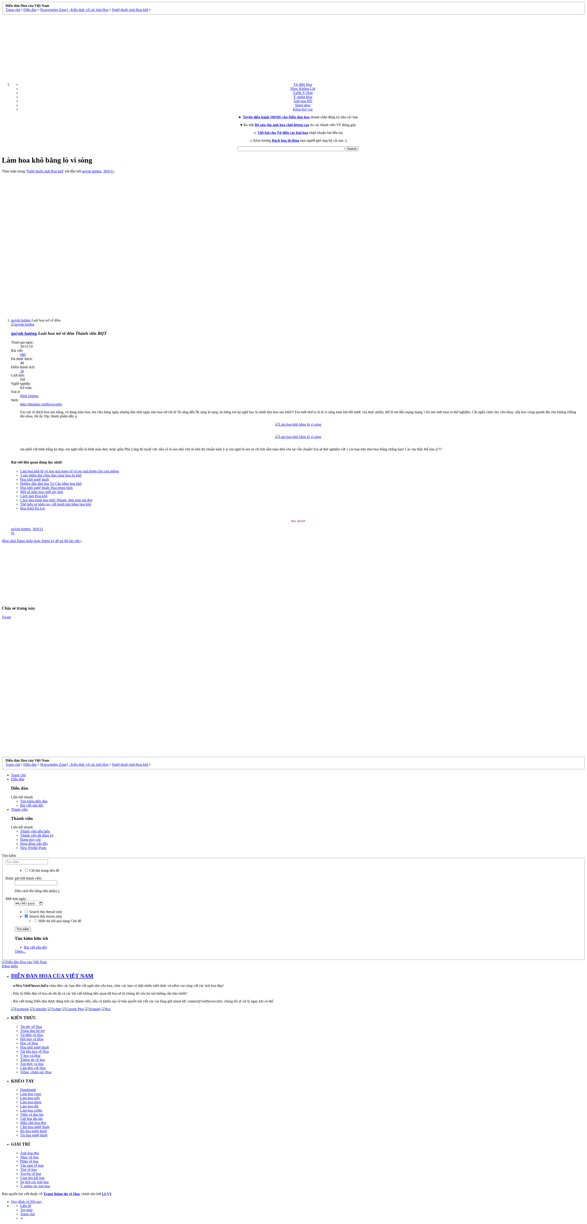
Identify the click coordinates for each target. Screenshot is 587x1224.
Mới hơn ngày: (16, 899)
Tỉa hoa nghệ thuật (33, 1135)
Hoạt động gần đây (34, 844)
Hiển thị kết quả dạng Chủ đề (59, 921)
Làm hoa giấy (30, 1098)
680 (23, 355)
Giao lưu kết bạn (32, 1178)
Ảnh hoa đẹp (29, 1153)
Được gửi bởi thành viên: (24, 878)
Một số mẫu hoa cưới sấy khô (41, 492)
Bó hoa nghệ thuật (33, 1131)
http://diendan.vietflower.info (41, 404)
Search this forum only (45, 916)
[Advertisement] (293, 47)
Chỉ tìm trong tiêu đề (43, 870)
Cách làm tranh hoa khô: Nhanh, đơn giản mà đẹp (56, 500)
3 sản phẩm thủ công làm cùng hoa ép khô (50, 475)
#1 (13, 533)
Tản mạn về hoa (32, 1165)
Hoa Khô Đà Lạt (32, 508)
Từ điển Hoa (303, 84)
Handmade (28, 1090)
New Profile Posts (33, 848)
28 (22, 371)
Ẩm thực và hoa (32, 1064)
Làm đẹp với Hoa (33, 1068)
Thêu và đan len (32, 1114)
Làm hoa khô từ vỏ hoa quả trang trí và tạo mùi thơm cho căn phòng (69, 471)
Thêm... (20, 951)
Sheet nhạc (303, 105)
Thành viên (19, 809)
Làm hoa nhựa (30, 1102)
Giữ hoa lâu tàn (31, 1119)
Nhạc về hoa (29, 1157)
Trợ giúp (26, 1210)
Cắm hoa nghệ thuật (34, 1127)
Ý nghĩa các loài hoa (35, 1186)
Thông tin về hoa (32, 1060)
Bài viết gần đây (32, 805)
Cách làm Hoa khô (33, 496)
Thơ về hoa (28, 1169)
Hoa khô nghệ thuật (34, 479)
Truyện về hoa (30, 1174)
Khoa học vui (303, 109)
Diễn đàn (17, 779)
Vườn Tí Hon (303, 93)
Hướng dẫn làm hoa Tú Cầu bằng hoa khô (51, 484)
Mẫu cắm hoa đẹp (33, 1123)
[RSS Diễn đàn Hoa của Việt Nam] (106, 1009)
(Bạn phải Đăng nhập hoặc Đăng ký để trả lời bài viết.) (41, 541)
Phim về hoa (29, 1161)
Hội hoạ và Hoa (31, 1039)
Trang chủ (18, 775)
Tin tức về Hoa (31, 1027)
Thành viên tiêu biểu (35, 831)
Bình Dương (29, 396)
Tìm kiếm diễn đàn (33, 801)
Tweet (6, 617)
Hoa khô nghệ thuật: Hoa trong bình (46, 488)
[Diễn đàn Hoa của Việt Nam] (24, 962)
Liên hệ (25, 1206)
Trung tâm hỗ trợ (32, 1031)
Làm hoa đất (29, 1106)
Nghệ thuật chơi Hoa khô (45, 171)
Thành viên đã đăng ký (37, 835)
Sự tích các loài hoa (34, 1182)
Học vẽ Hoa (29, 1043)
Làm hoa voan (30, 1094)
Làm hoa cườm (31, 1110)
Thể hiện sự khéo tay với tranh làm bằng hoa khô (55, 504)
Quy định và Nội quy (26, 1202)
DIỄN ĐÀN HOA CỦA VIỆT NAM (52, 976)
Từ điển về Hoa (31, 1035)
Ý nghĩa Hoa (302, 97)
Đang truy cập (30, 839)
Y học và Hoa (30, 1055)
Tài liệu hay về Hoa (34, 1051)
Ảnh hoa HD (302, 101)
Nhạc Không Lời (302, 89)
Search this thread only (45, 912)
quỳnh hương (91, 171)
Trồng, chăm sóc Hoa (35, 1072)
